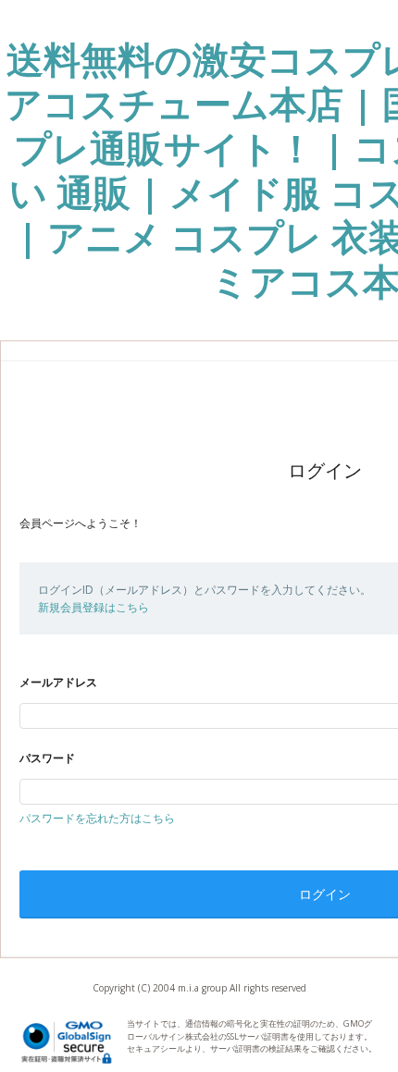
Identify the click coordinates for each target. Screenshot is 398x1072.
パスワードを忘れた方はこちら (97, 818)
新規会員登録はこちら (93, 607)
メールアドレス (58, 682)
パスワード (47, 758)
